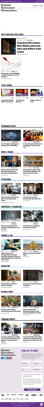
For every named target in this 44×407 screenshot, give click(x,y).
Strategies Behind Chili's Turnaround (7, 101)
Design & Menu (14, 307)
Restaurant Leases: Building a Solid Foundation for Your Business (10, 75)
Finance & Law (29, 40)
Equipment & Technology (13, 223)
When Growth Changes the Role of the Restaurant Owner (10, 198)
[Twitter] (38, 1)
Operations (13, 195)
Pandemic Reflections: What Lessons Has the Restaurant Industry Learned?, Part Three (10, 339)
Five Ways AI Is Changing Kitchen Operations (31, 226)
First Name (24, 363)
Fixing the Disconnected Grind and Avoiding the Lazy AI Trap (10, 227)
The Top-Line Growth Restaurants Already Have (32, 198)
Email (23, 369)
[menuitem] (2, 1)
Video (13, 97)
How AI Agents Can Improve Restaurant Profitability (10, 144)
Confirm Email (36, 369)
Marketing (13, 281)
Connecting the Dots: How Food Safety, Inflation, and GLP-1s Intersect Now (31, 171)
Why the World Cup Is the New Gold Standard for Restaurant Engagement (9, 171)
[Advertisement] (22, 22)
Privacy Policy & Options (26, 358)
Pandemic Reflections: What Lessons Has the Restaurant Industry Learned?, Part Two (32, 338)
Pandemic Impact (15, 335)
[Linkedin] (40, 1)
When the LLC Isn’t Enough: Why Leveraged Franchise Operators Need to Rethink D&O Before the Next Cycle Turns (11, 256)
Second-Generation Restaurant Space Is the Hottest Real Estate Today (32, 311)
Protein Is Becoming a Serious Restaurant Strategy (11, 310)
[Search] (42, 8)
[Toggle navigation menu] (41, 404)
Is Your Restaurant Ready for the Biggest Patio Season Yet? (32, 145)
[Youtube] (42, 1)
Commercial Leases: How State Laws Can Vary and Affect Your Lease (29, 47)
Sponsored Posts (14, 141)
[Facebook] (36, 1)
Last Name (36, 363)
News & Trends (14, 167)
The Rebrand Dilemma (20, 101)
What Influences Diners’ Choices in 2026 (9, 284)
